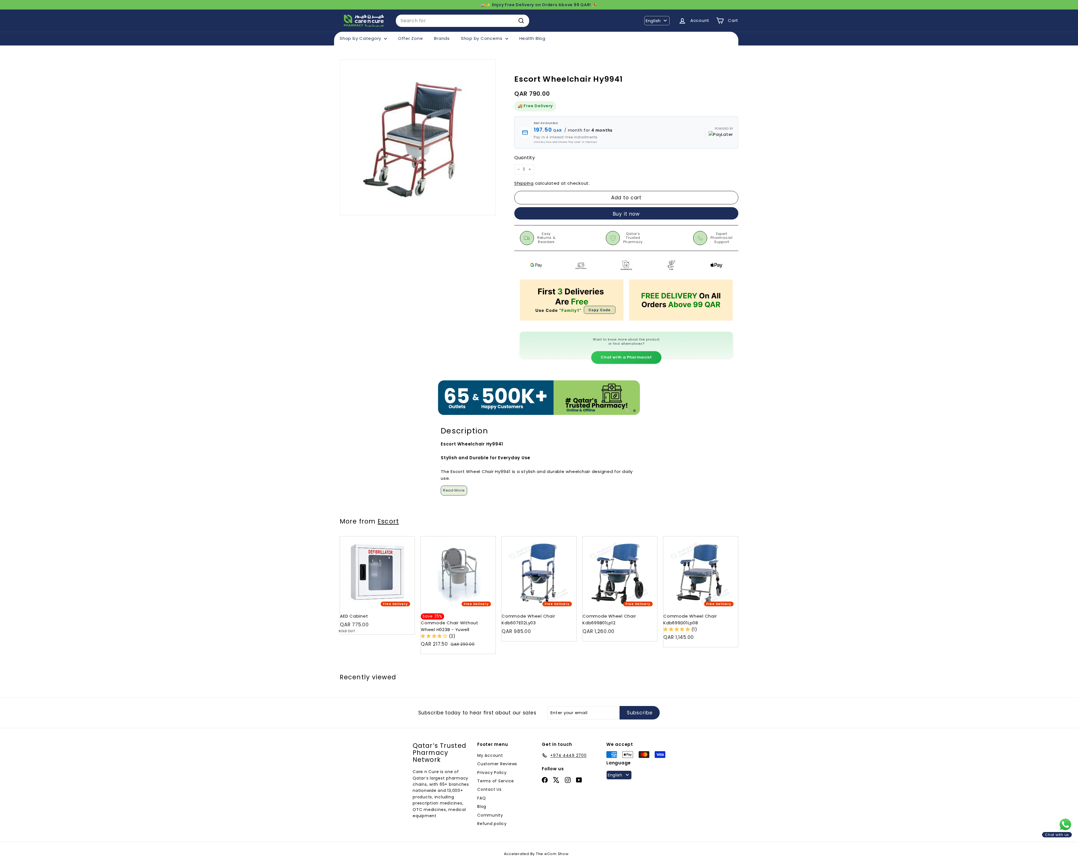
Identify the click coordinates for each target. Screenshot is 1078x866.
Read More (454, 490)
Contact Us (489, 789)
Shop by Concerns (482, 38)
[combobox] (462, 21)
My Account (490, 755)
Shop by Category (361, 38)
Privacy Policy (492, 772)
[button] (435, 636)
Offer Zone (410, 38)
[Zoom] (417, 137)
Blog (481, 806)
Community (490, 815)
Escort (388, 521)
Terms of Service (495, 781)
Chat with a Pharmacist (626, 357)
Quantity (524, 157)
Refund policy (492, 823)
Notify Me (405, 538)
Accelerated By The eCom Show (536, 853)
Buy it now (626, 214)
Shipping (524, 183)
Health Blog (532, 38)
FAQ (481, 798)
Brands (442, 38)
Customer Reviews (497, 764)
